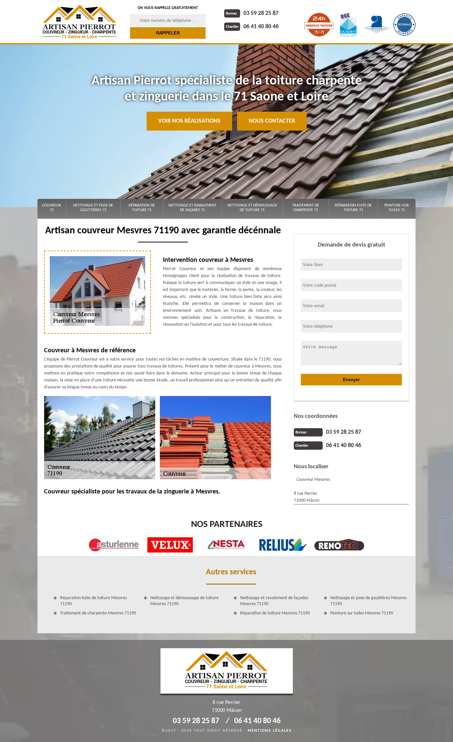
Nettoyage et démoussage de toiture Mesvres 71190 (184, 601)
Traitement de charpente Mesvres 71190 (98, 613)
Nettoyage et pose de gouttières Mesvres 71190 (368, 601)
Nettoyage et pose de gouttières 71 (93, 207)
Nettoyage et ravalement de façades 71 (192, 207)
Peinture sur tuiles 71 (396, 207)
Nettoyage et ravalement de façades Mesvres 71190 (274, 601)
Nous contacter (272, 121)
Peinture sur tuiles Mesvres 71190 (361, 613)
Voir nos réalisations (189, 121)
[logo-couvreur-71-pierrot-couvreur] (79, 21)
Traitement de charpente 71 (305, 207)
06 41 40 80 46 (252, 27)
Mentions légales (270, 731)
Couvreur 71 (51, 207)
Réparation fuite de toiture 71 (353, 207)
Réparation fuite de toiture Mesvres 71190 (93, 601)
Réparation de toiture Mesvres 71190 (275, 613)
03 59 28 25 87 (252, 13)
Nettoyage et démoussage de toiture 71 (252, 207)
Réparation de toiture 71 (142, 207)
